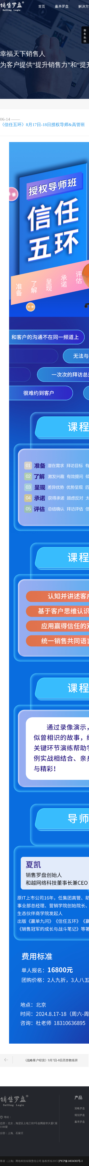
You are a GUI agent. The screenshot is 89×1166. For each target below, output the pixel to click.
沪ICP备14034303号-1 (70, 1161)
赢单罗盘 (62, 6)
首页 (41, 6)
